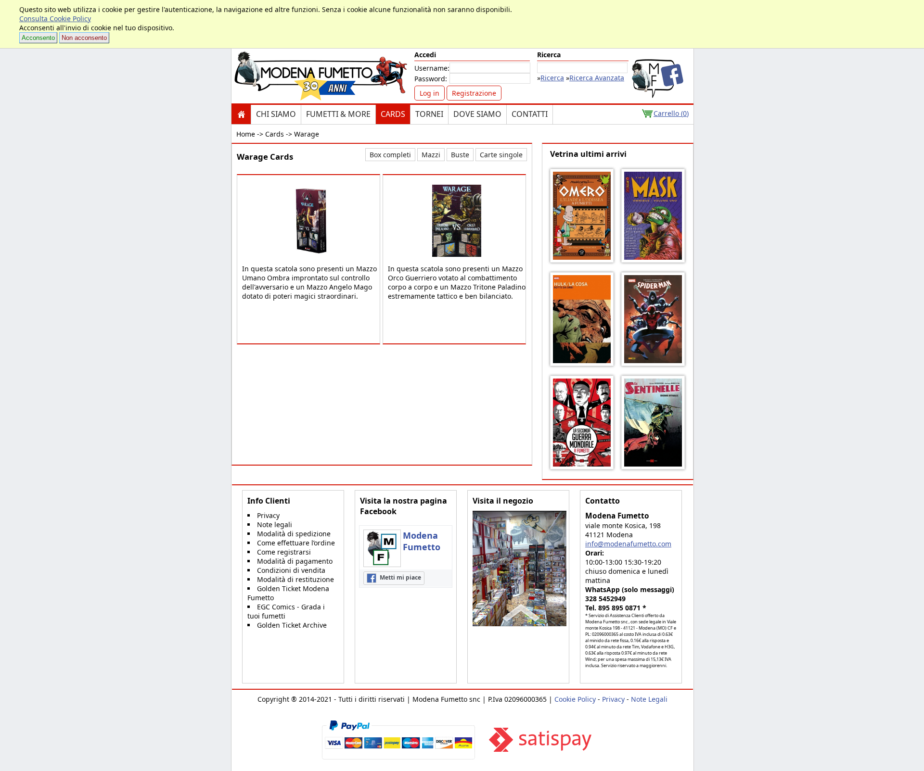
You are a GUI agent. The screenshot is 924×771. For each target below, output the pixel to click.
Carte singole (501, 154)
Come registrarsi (284, 551)
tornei (429, 114)
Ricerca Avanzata (596, 77)
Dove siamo (477, 114)
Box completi (390, 154)
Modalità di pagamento (295, 561)
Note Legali (649, 699)
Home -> (249, 134)
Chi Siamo (276, 114)
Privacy (268, 515)
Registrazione (474, 93)
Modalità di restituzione (295, 579)
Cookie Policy (575, 699)
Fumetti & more (338, 114)
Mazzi (431, 154)
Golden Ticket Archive (292, 625)
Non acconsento (84, 37)
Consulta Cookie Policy (55, 18)
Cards (393, 114)
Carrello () (671, 113)
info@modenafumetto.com (628, 543)
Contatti (530, 114)
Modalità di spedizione (294, 533)
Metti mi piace (399, 577)
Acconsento (38, 37)
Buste (460, 154)
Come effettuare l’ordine (296, 542)
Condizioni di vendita (291, 570)
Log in (429, 93)
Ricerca (552, 77)
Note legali (274, 524)
